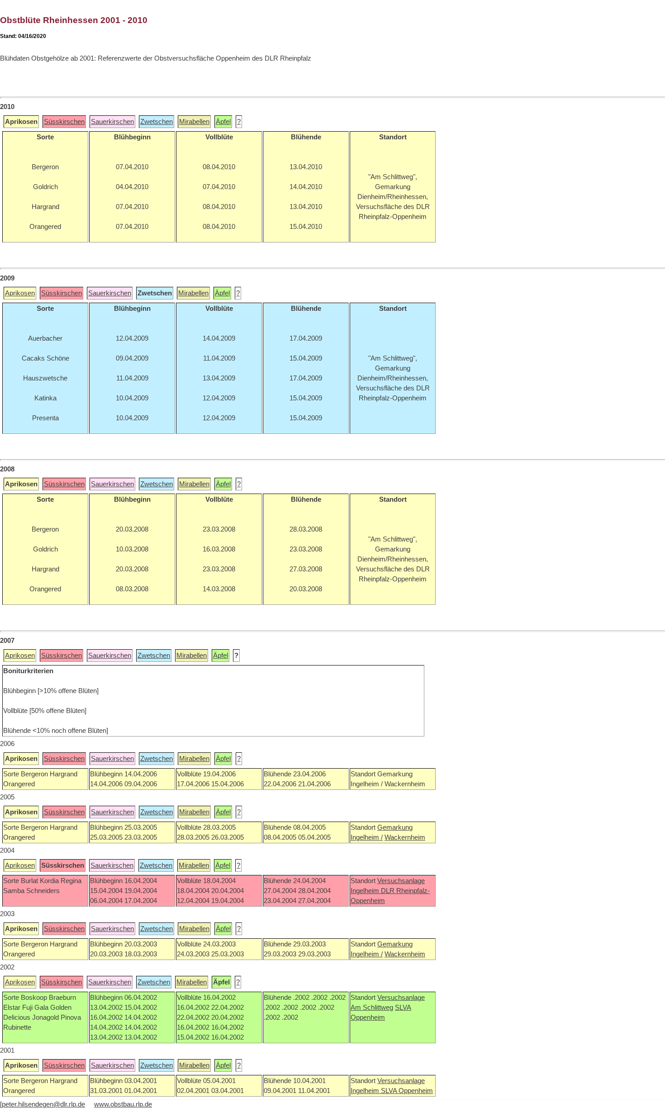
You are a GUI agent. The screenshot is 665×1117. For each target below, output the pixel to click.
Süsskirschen (64, 121)
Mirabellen (194, 121)
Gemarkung (395, 827)
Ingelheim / (367, 837)
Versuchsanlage (401, 880)
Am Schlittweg (372, 1007)
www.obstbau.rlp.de (123, 1104)
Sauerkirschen (112, 121)
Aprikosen (20, 293)
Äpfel (223, 121)
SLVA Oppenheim (407, 1090)
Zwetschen (156, 121)
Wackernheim (405, 837)
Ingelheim (366, 890)
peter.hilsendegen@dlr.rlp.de (43, 1104)
